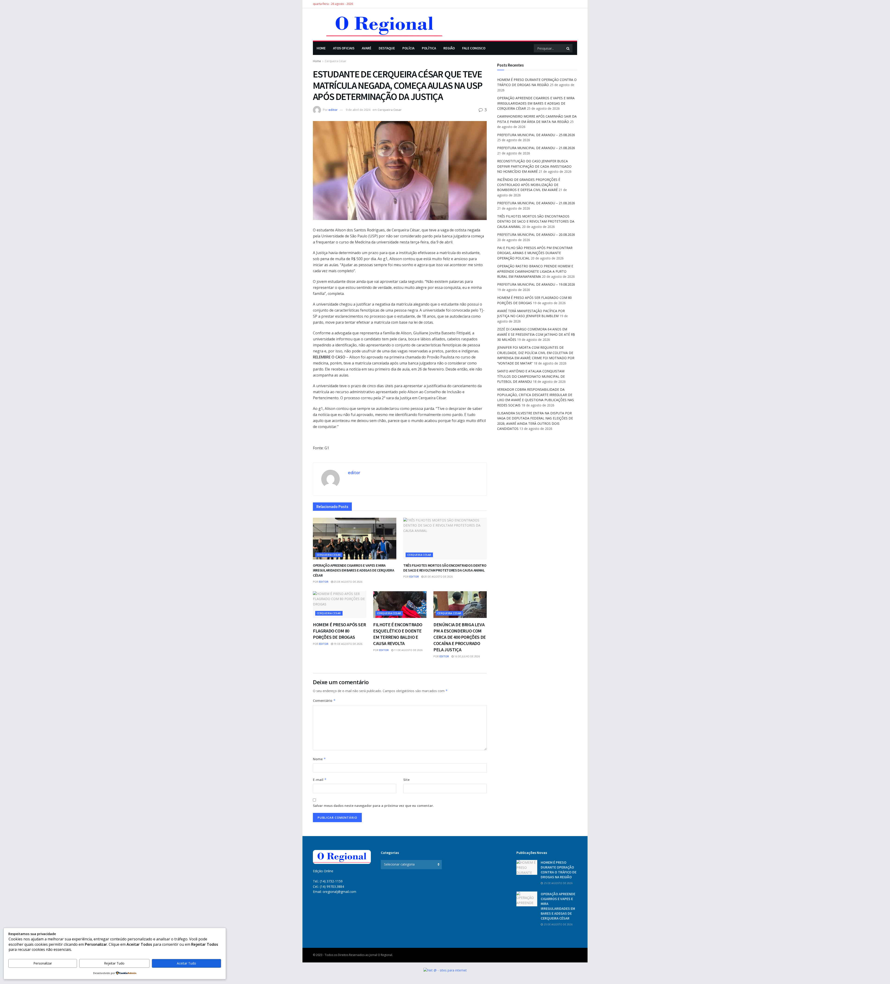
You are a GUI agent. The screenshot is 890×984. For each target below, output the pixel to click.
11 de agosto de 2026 (408, 650)
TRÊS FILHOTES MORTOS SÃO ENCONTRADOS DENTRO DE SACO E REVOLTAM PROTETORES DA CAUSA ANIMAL (444, 568)
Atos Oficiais (343, 48)
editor (333, 110)
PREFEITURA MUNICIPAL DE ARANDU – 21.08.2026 (536, 148)
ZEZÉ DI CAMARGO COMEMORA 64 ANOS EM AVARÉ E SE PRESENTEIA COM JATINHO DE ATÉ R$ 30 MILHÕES (536, 334)
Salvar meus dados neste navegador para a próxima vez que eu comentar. (373, 805)
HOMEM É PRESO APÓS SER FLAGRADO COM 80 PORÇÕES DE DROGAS (339, 631)
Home (321, 48)
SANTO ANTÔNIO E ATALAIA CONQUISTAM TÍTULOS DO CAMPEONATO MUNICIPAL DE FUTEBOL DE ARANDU (531, 376)
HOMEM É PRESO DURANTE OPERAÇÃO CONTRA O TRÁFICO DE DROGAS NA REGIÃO (558, 869)
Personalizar (42, 963)
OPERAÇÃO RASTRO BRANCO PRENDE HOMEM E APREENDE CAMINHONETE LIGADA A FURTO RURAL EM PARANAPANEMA (535, 271)
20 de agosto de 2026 (438, 576)
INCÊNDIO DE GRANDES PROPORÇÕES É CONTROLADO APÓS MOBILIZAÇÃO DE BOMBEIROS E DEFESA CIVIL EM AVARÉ (528, 184)
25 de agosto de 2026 (347, 581)
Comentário (324, 700)
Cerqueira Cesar (335, 61)
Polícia (408, 48)
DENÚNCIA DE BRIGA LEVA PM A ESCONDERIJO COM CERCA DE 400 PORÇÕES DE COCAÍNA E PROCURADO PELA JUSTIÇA (459, 637)
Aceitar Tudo (186, 963)
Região (449, 48)
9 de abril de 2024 (358, 110)
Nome (319, 759)
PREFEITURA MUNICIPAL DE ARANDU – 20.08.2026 (536, 234)
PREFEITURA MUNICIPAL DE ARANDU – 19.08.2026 (536, 284)
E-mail (320, 779)
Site (406, 779)
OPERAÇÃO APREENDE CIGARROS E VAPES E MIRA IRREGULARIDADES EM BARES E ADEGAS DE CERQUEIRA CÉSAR (353, 570)
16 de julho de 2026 (467, 656)
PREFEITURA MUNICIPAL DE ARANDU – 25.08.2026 (536, 135)
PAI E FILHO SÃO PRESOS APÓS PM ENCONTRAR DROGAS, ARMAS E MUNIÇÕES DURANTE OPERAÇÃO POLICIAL (534, 253)
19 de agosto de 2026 (347, 643)
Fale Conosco (473, 48)
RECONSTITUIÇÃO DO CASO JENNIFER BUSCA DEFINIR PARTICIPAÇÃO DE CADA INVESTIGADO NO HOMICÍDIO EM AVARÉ (534, 166)
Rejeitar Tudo (114, 963)
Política (429, 48)
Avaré (366, 48)
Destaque (387, 48)
